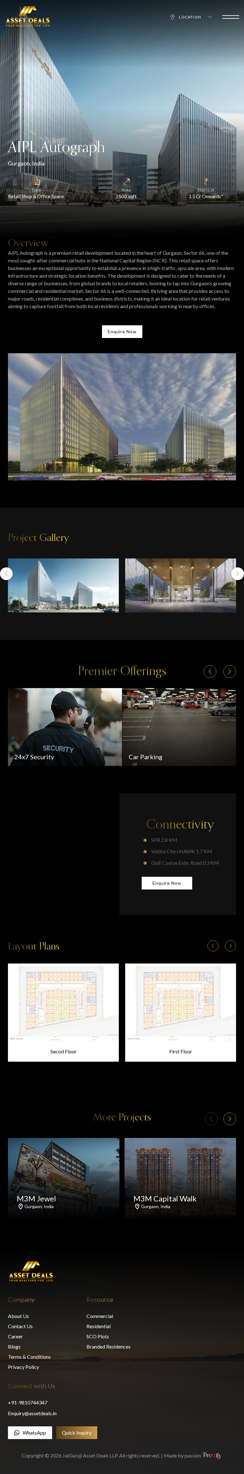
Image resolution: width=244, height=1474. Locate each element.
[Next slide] (237, 573)
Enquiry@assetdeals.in (32, 1413)
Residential (98, 1326)
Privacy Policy (23, 1367)
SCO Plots (97, 1336)
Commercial (99, 1316)
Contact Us (20, 1326)
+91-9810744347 (27, 1402)
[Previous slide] (6, 573)
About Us (18, 1316)
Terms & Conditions (29, 1357)
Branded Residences (108, 1346)
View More (64, 1032)
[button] (213, 946)
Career (15, 1336)
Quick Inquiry (77, 1433)
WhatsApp (34, 1433)
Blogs (14, 1346)
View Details (85, 1220)
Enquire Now (122, 331)
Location (190, 17)
